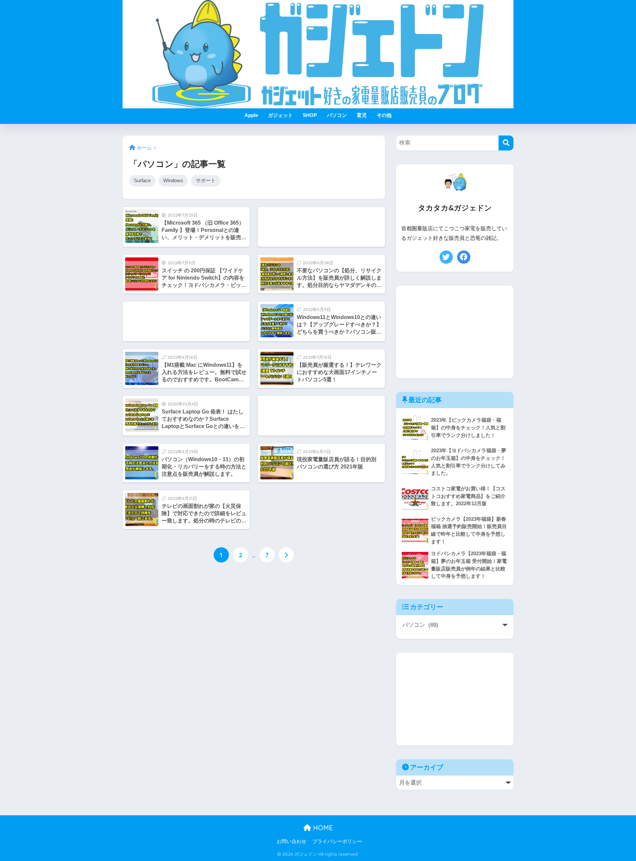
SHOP (310, 115)
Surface (142, 180)
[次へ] (286, 555)
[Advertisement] (321, 227)
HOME (322, 828)
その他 (384, 115)
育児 (362, 115)
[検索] (506, 142)
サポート (206, 180)
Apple (251, 115)
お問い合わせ (291, 841)
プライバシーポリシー (337, 841)
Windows (173, 180)
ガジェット (280, 115)
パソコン (337, 115)
